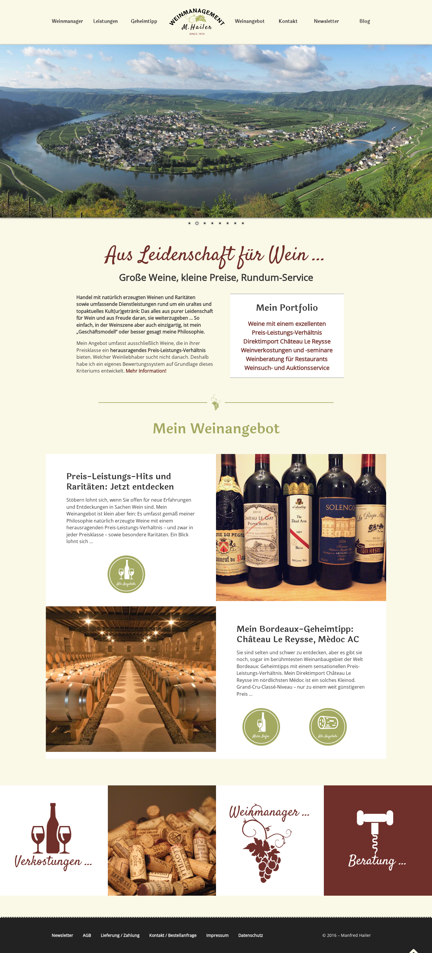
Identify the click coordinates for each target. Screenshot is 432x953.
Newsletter (326, 21)
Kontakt (288, 21)
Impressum (217, 935)
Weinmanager (67, 21)
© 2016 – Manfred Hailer (346, 935)
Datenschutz (250, 935)
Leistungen (105, 21)
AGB (87, 935)
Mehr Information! (146, 371)
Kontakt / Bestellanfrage (173, 935)
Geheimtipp (144, 21)
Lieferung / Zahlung (120, 935)
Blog (364, 21)
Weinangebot (250, 21)
